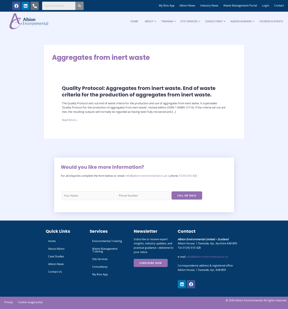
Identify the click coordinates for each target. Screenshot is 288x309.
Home (52, 241)
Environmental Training (107, 241)
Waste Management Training (105, 250)
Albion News (187, 5)
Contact (279, 5)
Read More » (70, 120)
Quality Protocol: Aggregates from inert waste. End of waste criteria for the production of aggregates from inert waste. (139, 91)
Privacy (8, 302)
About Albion (56, 249)
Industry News (209, 5)
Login (265, 5)
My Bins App (166, 5)
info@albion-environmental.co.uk (146, 176)
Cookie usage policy (30, 302)
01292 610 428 (188, 176)
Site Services (100, 259)
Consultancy (100, 267)
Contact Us (55, 272)
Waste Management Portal (240, 5)
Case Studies (56, 256)
